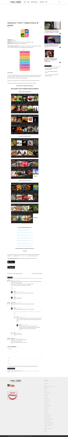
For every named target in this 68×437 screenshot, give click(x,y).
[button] (59, 2)
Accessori (46, 383)
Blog (45, 389)
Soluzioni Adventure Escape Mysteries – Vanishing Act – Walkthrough (50, 60)
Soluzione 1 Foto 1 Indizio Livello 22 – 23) (25, 245)
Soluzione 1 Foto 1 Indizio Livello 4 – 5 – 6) (24, 230)
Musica (45, 407)
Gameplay (46, 395)
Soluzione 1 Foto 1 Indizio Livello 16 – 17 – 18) (25, 240)
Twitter (12, 255)
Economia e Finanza (47, 392)
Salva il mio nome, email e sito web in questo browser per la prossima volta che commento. (23, 366)
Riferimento (46, 413)
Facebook (21, 255)
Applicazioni (11, 20)
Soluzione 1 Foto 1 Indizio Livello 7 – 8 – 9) (24, 232)
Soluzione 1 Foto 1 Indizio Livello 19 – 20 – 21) (25, 243)
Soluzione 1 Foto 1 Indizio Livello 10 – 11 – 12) (25, 235)
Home (8, 20)
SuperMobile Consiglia (48, 428)
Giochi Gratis (46, 398)
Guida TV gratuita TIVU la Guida (37, 273)
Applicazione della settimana (49, 386)
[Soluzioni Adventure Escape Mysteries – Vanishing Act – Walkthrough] (52, 53)
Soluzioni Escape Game (48, 419)
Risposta (15, 294)
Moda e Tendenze (47, 405)
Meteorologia (46, 404)
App (45, 384)
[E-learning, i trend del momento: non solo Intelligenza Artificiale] (52, 26)
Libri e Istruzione (47, 401)
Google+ (25, 255)
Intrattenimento (47, 399)
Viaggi (45, 431)
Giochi (15, 20)
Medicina (46, 402)
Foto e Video (46, 393)
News (45, 410)
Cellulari (45, 390)
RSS (38, 255)
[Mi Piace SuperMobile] (24, 251)
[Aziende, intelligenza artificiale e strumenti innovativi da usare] (52, 39)
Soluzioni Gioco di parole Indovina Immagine (14, 273)
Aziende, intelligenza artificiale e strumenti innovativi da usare (51, 45)
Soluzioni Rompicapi (47, 425)
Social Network (46, 416)
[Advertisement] (34, 13)
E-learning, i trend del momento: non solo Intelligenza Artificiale (51, 31)
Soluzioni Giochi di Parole (48, 422)
